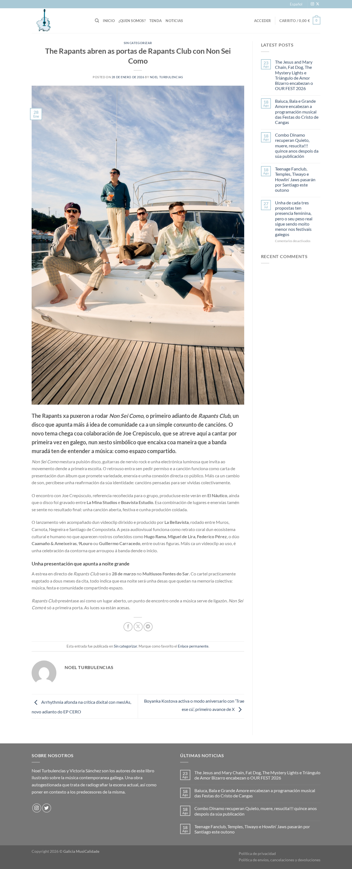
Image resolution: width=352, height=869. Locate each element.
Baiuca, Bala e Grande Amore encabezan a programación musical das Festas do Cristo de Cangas (296, 111)
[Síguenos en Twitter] (46, 808)
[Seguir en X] (317, 4)
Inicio (109, 20)
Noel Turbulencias (166, 77)
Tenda (155, 20)
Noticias (174, 20)
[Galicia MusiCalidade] (59, 20)
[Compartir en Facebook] (128, 626)
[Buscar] (97, 20)
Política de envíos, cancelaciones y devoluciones (279, 859)
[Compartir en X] (138, 626)
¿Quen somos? (132, 20)
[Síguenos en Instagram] (312, 4)
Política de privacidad (257, 853)
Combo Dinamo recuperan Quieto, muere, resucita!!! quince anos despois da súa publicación (296, 145)
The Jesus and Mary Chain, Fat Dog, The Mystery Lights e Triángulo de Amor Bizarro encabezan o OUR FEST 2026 (294, 75)
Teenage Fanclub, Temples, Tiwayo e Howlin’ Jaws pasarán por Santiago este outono (295, 179)
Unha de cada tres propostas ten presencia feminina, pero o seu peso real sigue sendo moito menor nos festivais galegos (293, 218)
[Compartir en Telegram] (148, 626)
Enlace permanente (193, 646)
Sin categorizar (138, 43)
